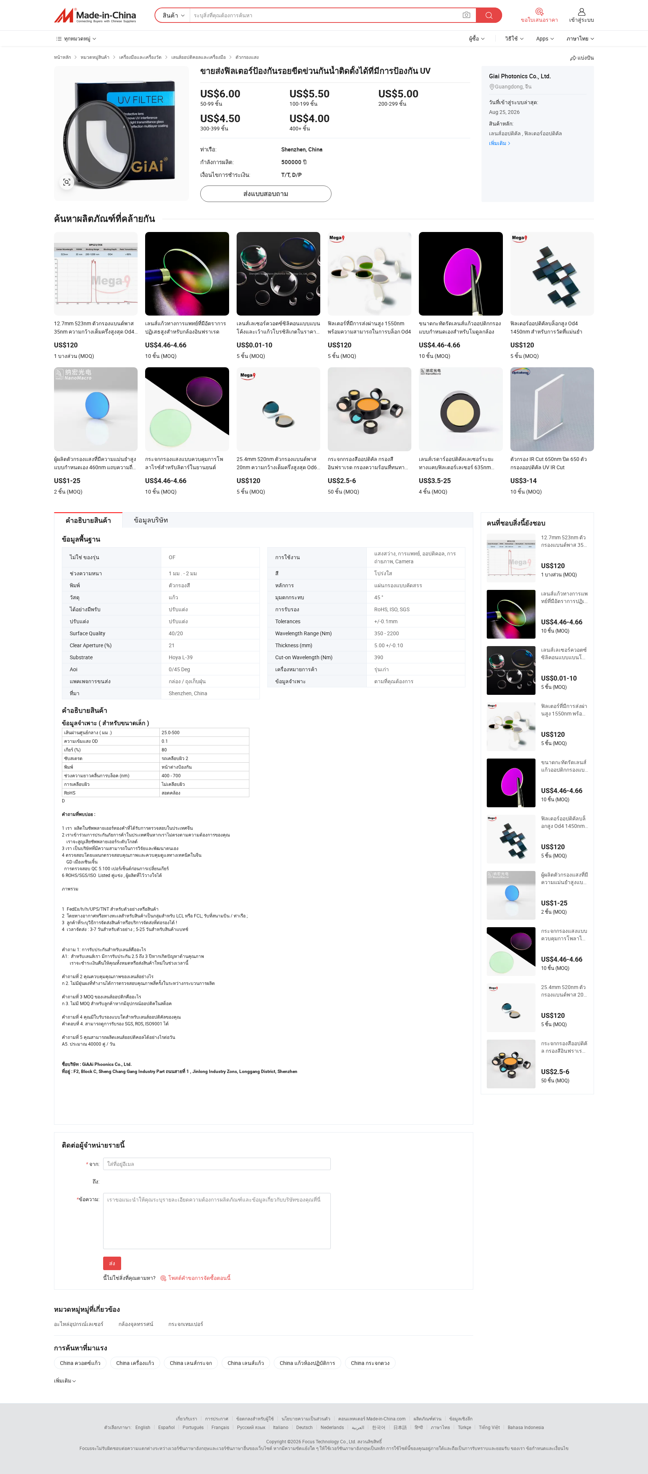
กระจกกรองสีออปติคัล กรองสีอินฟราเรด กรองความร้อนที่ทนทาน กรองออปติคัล (564, 1047)
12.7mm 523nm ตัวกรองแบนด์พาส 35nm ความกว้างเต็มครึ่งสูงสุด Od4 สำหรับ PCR (563, 541)
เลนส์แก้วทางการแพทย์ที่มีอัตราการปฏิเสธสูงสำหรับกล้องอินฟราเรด (564, 597)
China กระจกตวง (370, 1362)
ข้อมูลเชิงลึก (460, 1419)
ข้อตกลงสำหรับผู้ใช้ (255, 1419)
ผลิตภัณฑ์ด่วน (427, 1419)
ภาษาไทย (440, 1427)
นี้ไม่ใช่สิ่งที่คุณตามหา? (129, 1277)
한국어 (379, 1427)
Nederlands (332, 1427)
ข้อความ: (87, 1199)
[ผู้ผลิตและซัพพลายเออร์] (95, 15)
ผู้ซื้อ (474, 38)
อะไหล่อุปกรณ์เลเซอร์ (79, 1323)
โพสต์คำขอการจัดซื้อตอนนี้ (195, 1277)
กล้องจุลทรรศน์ (135, 1323)
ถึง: (96, 1181)
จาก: (92, 1163)
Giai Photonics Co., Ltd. (520, 76)
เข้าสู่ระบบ (581, 19)
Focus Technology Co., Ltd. (329, 1441)
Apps (542, 38)
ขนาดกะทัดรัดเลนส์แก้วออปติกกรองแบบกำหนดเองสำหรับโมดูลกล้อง (564, 766)
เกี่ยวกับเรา (186, 1419)
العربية (358, 1427)
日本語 (400, 1427)
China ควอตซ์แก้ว (80, 1362)
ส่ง (112, 1263)
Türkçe (464, 1427)
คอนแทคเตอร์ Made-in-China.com (372, 1419)
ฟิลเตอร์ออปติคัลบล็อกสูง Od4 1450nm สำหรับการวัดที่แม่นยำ (563, 822)
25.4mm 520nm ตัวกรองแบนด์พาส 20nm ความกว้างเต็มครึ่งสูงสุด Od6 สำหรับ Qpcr (563, 990)
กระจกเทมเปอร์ (185, 1323)
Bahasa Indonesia (526, 1427)
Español (166, 1427)
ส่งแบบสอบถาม (265, 194)
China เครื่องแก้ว (135, 1362)
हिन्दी (419, 1427)
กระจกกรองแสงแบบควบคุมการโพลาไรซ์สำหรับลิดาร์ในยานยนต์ (564, 934)
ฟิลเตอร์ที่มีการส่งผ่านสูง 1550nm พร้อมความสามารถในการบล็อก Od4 (564, 709)
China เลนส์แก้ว (246, 1362)
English (142, 1427)
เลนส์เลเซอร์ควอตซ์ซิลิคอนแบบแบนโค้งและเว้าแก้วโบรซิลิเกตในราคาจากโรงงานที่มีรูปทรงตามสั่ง (564, 653)
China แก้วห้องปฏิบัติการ (307, 1362)
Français (220, 1427)
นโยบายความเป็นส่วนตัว (306, 1419)
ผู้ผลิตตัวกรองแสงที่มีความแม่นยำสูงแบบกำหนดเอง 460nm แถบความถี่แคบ (564, 878)
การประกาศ (216, 1419)
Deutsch (304, 1427)
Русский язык (251, 1427)
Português (193, 1427)
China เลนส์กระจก (191, 1362)
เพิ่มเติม (497, 143)
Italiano (280, 1427)
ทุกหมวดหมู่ (77, 38)
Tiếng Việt (489, 1427)
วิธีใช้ (511, 38)
